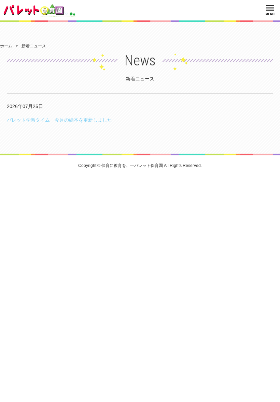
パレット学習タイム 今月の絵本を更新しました (59, 120)
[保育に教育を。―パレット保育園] (39, 10)
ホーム (6, 46)
